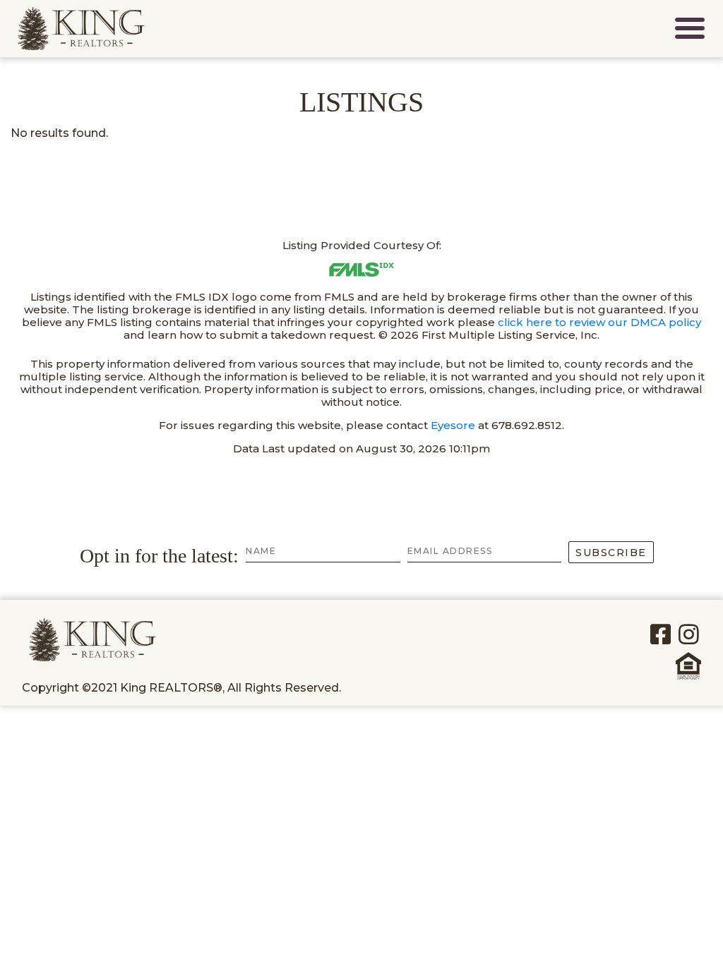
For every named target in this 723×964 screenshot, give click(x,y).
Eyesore (453, 425)
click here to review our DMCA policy (599, 322)
